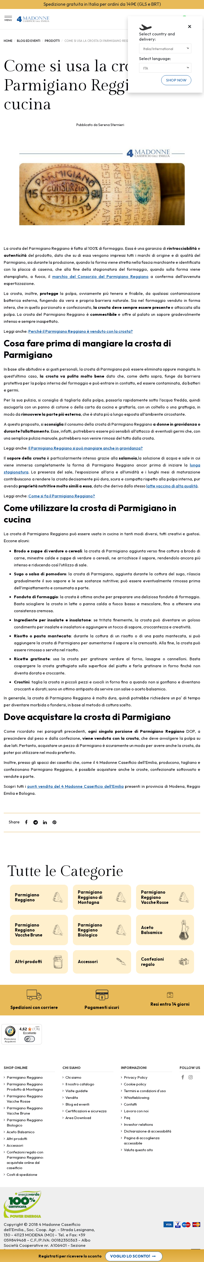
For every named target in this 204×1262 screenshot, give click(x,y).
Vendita (71, 1097)
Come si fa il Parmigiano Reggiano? (61, 495)
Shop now (176, 80)
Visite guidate (76, 1090)
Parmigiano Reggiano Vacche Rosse (154, 897)
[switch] (29, 1039)
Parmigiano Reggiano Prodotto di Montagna (25, 1087)
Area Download (78, 1117)
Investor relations (138, 1124)
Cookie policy (135, 1084)
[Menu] (37, 1028)
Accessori (88, 961)
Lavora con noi (136, 1111)
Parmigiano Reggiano (27, 897)
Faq (127, 1117)
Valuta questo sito (138, 1149)
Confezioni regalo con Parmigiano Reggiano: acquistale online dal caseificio (25, 1160)
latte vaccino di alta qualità (172, 485)
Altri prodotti (28, 961)
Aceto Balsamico (151, 930)
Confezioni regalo (152, 961)
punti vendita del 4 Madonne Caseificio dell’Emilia (75, 786)
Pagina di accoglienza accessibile (141, 1140)
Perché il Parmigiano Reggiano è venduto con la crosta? (80, 331)
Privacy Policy (136, 1077)
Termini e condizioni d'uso (145, 1090)
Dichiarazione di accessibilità (147, 1131)
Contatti (130, 1104)
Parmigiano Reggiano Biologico (90, 930)
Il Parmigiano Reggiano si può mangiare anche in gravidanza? (85, 448)
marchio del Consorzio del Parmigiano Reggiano (100, 276)
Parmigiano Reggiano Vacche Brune (28, 930)
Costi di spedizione (22, 1174)
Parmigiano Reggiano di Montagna (90, 897)
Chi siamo (73, 1077)
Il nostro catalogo (79, 1084)
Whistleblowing (136, 1097)
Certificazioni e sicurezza (85, 1111)
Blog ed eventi (77, 1104)
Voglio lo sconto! (130, 1256)
